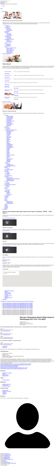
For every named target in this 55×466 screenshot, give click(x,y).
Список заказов (5, 390)
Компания (4, 260)
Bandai (7, 162)
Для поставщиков (8, 293)
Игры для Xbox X (10, 50)
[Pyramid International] (5, 169)
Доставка (6, 294)
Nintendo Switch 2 (10, 52)
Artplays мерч (7, 191)
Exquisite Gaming (9, 175)
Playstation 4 (7, 27)
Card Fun (6, 207)
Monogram (9, 139)
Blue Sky (6, 208)
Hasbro (7, 196)
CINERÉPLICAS (10, 144)
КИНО (8, 193)
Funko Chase (9, 124)
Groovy (8, 135)
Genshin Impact (9, 201)
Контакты (6, 296)
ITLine (5, 465)
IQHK (8, 138)
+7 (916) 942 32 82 (6, 456)
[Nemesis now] (5, 127)
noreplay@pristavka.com (7, 344)
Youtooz (8, 149)
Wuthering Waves (10, 158)
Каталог (4, 301)
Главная (1, 301)
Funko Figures (9, 122)
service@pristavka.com (12, 463)
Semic (8, 140)
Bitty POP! (9, 125)
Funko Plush (9, 119)
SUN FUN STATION (10, 154)
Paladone (7, 171)
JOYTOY (6, 197)
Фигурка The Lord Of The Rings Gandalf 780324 (9, 366)
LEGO (6, 199)
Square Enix (9, 133)
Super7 (6, 188)
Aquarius (8, 134)
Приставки (9, 26)
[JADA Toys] (5, 195)
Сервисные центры (8, 295)
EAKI (8, 151)
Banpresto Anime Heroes (11, 165)
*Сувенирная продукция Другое (11, 129)
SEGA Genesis (9, 41)
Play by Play (9, 136)
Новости (6, 291)
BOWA (6, 205)
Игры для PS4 (9, 48)
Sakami (8, 150)
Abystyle (7, 126)
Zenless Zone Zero (10, 203)
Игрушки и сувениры (7, 101)
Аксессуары (9, 29)
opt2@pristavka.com (6, 330)
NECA (7, 187)
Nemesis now (8, 127)
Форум (6, 298)
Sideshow (8, 143)
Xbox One (6, 32)
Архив (8, 128)
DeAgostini (8, 190)
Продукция (5, 11)
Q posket (8, 163)
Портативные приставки (9, 39)
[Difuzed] (5, 176)
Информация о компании (9, 290)
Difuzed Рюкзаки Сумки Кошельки (13, 178)
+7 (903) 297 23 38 (7, 454)
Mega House (9, 131)
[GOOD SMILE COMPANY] (5, 184)
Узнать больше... (7, 73)
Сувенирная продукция (10, 301)
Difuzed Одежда (10, 177)
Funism (8, 155)
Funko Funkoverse (10, 123)
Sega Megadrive (7, 44)
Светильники (9, 194)
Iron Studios (7, 185)
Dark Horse (9, 137)
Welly (8, 142)
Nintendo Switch (7, 36)
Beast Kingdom (9, 146)
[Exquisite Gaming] (5, 175)
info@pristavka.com (6, 462)
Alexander (8, 161)
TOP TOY (9, 156)
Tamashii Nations (10, 164)
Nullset (8, 152)
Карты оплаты (9, 30)
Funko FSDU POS (10, 116)
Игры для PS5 (9, 51)
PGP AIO (8, 40)
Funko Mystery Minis (10, 120)
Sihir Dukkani (7, 183)
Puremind (6, 206)
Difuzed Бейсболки (10, 180)
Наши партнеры (8, 292)
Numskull (8, 148)
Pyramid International (9, 169)
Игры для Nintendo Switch (11, 47)
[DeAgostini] (5, 190)
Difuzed (7, 176)
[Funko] (5, 115)
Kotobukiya (9, 132)
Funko (7, 115)
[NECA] (5, 187)
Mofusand (8, 160)
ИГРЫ (6, 46)
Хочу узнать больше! (6, 232)
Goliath (6, 204)
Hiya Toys (6, 170)
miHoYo (6, 200)
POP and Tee (9, 121)
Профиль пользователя (7, 391)
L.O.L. (6, 198)
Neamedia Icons (9, 145)
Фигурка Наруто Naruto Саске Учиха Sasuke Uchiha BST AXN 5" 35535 (13, 368)
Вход (3, 5)
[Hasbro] (5, 196)
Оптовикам (5, 209)
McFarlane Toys (7, 166)
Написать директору (8, 297)
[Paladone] (5, 171)
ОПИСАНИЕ (5, 346)
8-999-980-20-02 (7, 458)
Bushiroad (8, 159)
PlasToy (6, 167)
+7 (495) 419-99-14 (3, 461)
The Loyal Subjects (10, 130)
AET (8, 157)
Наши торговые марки (7, 53)
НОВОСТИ (5, 347)
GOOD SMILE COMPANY (11, 184)
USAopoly (9, 141)
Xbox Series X (7, 31)
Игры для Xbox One (10, 49)
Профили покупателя (5, 393)
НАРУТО (8, 192)
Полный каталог (6, 385)
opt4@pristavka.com (6, 334)
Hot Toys (6, 181)
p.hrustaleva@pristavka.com (8, 338)
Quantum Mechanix (10, 147)
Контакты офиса (6, 375)
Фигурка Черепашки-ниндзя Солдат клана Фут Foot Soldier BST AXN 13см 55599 (15, 364)
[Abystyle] (5, 126)
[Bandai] (5, 162)
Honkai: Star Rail (10, 202)
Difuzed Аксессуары (10, 179)
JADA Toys (8, 195)
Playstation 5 (7, 25)
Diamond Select (7, 173)
